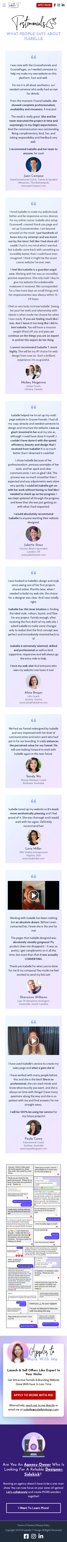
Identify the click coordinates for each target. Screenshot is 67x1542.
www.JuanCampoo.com (33, 185)
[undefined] (41, 1536)
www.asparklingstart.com (33, 1148)
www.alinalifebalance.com (34, 702)
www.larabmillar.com (33, 858)
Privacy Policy (43, 1525)
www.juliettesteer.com (34, 554)
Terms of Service (26, 1525)
